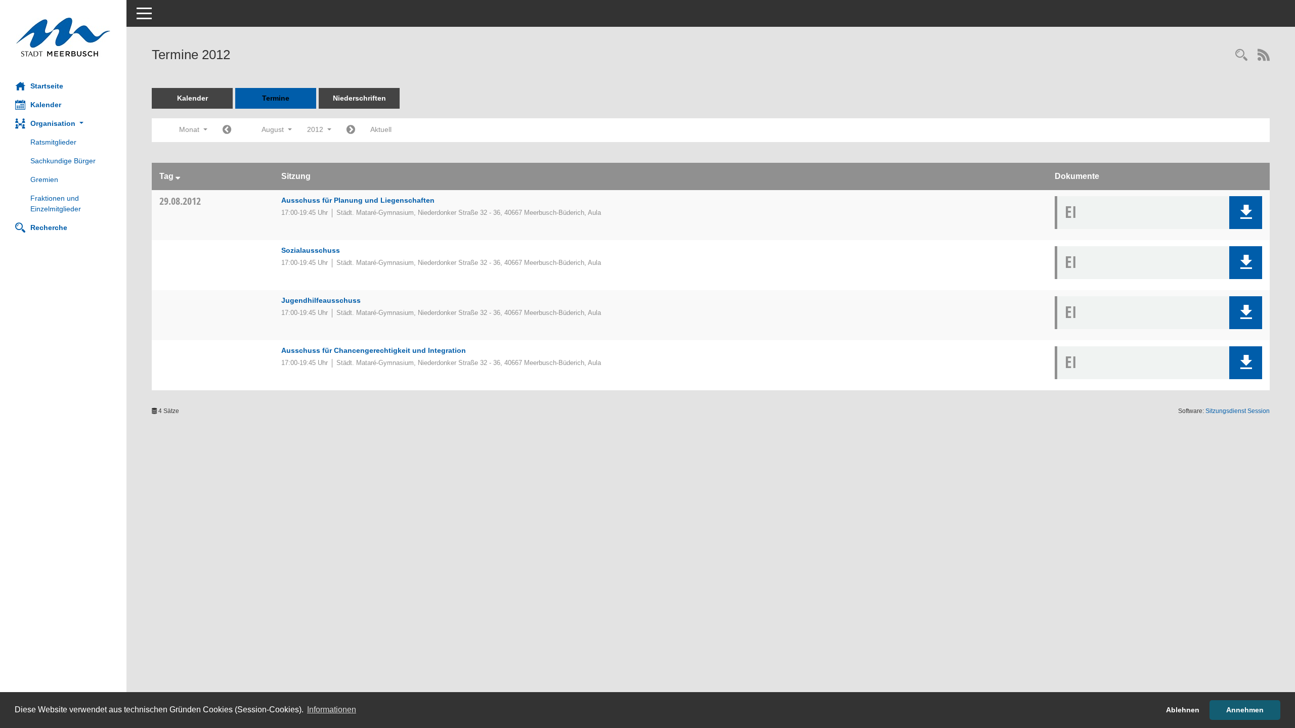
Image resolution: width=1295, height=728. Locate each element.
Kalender (45, 105)
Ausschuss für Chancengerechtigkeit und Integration (373, 350)
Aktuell (381, 129)
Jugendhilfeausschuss (321, 300)
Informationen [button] (331, 709)
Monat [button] (190, 129)
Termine (275, 98)
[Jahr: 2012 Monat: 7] (227, 130)
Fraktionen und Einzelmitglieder (55, 203)
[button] (63, 123)
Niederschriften (359, 98)
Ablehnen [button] (1182, 710)
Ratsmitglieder (53, 142)
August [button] (274, 129)
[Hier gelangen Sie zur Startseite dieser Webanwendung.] (63, 37)
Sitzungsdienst (1237, 411)
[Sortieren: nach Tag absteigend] (178, 176)
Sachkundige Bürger (63, 161)
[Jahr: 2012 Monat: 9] (351, 130)
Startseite (46, 86)
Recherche (48, 227)
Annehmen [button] (1245, 710)
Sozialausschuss (310, 250)
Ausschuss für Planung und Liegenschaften (358, 200)
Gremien (44, 179)
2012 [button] (316, 129)
